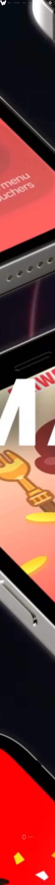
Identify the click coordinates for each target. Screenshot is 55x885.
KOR (53, 2)
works (30, 2)
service (24, 2)
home (9, 2)
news (36, 2)
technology (16, 2)
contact (42, 2)
